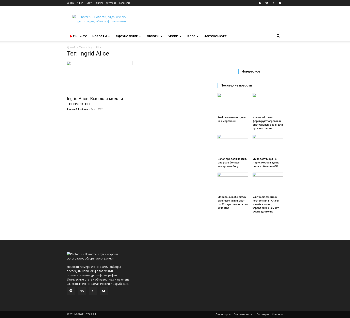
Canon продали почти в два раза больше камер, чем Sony (232, 162)
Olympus (111, 2)
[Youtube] (280, 3)
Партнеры (263, 314)
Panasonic (124, 2)
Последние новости (236, 85)
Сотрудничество (243, 314)
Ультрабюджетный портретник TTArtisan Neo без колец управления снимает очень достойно (266, 204)
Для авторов (223, 314)
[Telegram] (260, 3)
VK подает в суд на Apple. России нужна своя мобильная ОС (266, 162)
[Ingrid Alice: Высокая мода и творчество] (99, 77)
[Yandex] (273, 3)
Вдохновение (127, 36)
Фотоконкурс (215, 36)
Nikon (80, 2)
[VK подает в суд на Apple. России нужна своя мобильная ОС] (268, 145)
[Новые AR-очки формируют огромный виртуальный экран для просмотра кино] (268, 103)
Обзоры (153, 36)
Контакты (277, 314)
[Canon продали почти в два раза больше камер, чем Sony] (233, 145)
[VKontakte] (267, 3)
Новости (99, 36)
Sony (89, 2)
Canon (70, 2)
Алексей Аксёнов (77, 109)
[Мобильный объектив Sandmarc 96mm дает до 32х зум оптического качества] (233, 183)
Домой (71, 47)
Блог (191, 36)
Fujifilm (99, 2)
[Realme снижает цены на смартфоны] (233, 103)
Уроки (173, 36)
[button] (278, 36)
